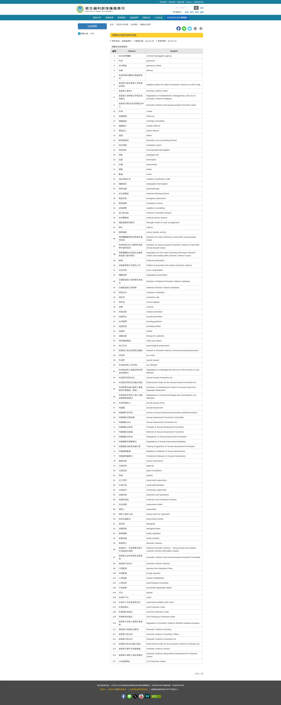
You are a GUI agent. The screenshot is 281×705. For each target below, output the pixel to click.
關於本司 (97, 17)
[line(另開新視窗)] (184, 28)
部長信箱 (172, 2)
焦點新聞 (134, 17)
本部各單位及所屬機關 (177, 17)
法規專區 (92, 26)
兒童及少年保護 (122, 24)
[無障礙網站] (156, 696)
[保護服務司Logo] (103, 9)
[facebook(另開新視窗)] (178, 28)
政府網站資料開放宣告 (139, 689)
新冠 (192, 12)
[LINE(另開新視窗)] (129, 696)
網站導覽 (163, 2)
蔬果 (186, 12)
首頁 (112, 24)
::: (160, 2)
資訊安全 (112, 689)
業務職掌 (122, 17)
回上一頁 (199, 674)
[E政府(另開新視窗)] (147, 696)
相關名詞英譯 (145, 24)
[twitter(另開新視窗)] (190, 28)
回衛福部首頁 (199, 2)
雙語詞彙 (180, 2)
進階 (202, 8)
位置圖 (102, 689)
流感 (197, 12)
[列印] (195, 28)
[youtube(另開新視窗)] (141, 696)
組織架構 (109, 17)
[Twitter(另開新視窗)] (135, 696)
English (189, 2)
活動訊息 (146, 17)
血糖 (202, 12)
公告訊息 (159, 17)
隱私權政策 (121, 689)
